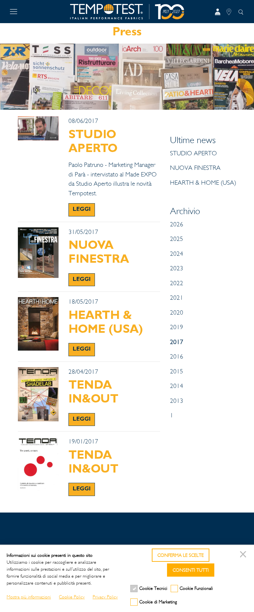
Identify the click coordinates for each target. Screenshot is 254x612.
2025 (176, 239)
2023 (176, 268)
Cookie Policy (72, 597)
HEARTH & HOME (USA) (203, 182)
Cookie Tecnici (153, 588)
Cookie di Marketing (158, 602)
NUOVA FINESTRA (195, 168)
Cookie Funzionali (196, 588)
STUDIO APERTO (193, 153)
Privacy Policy (105, 597)
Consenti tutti (191, 570)
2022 (176, 283)
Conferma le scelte (180, 555)
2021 (176, 297)
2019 (176, 327)
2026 (176, 224)
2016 (176, 356)
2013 (176, 400)
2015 (176, 371)
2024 (176, 253)
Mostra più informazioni (29, 597)
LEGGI (82, 209)
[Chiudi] (244, 555)
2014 (176, 386)
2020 (176, 312)
